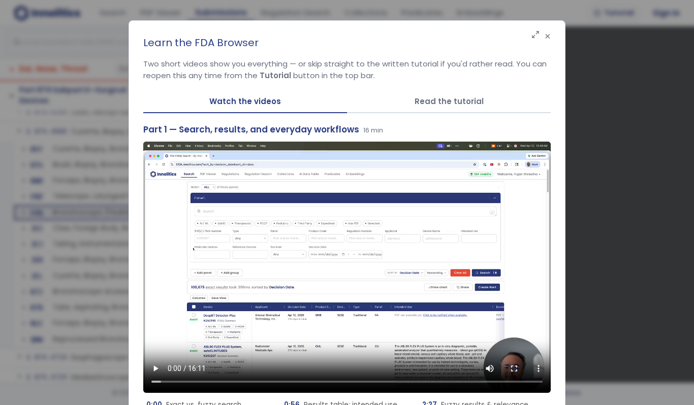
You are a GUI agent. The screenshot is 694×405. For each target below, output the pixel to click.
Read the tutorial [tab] (449, 101)
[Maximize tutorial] (535, 35)
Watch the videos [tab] (245, 101)
